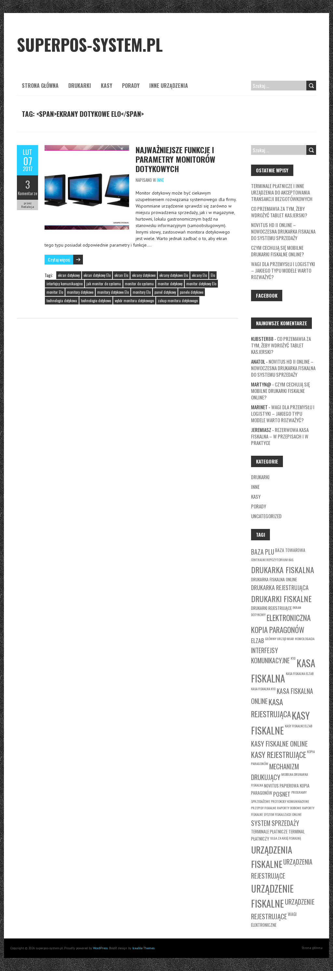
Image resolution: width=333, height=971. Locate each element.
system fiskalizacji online (282, 814)
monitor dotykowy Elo (201, 283)
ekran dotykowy (69, 275)
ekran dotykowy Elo (97, 275)
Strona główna (40, 85)
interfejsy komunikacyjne (65, 283)
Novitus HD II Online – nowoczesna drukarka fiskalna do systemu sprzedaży (283, 231)
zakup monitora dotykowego (178, 300)
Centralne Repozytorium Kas (272, 559)
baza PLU (262, 552)
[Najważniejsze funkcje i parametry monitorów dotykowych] (87, 148)
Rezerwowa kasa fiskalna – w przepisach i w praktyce (280, 436)
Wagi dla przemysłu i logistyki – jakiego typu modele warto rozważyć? (283, 270)
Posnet (281, 794)
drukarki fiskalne (281, 598)
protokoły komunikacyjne (290, 801)
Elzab (257, 640)
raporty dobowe (289, 807)
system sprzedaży (275, 823)
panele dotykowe (191, 292)
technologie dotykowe (96, 300)
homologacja (304, 638)
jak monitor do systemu (104, 283)
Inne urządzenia (168, 85)
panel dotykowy (165, 292)
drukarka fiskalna (282, 569)
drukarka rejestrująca (280, 587)
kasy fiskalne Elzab (298, 725)
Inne (160, 180)
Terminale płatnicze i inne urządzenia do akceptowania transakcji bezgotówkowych (282, 192)
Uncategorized (266, 515)
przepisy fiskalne (263, 807)
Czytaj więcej (59, 259)
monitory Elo (142, 292)
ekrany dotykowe (143, 275)
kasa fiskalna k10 (263, 688)
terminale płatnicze (269, 831)
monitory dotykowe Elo (113, 292)
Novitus (271, 785)
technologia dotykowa (62, 300)
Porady (131, 85)
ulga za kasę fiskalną (285, 838)
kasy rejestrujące (278, 754)
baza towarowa (290, 550)
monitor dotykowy (170, 283)
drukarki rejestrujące (271, 608)
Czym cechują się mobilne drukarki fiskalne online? (277, 251)
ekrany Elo (199, 275)
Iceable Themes (143, 948)
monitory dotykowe (80, 292)
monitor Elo (55, 292)
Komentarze (27, 193)
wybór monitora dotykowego (134, 300)
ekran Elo (121, 275)
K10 (293, 658)
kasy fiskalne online (279, 743)
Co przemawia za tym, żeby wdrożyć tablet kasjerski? (279, 212)
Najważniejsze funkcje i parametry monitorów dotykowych (175, 159)
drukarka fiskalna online (274, 579)
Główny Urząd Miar (279, 638)
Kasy (106, 85)
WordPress (100, 948)
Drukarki (79, 85)
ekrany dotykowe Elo (173, 275)
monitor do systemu (139, 283)
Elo (213, 275)
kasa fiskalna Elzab (299, 673)
